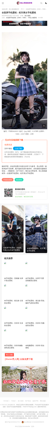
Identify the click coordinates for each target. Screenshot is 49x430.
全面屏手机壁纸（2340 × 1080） (36, 9)
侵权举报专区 (42, 407)
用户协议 (28, 401)
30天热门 (6, 401)
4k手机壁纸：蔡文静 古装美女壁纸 (13, 301)
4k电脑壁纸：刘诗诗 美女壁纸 (34, 346)
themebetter (26, 426)
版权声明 (35, 401)
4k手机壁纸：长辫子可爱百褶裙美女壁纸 (34, 279)
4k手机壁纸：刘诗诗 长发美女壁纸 (13, 324)
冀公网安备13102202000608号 (34, 422)
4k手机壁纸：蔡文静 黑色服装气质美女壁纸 (34, 301)
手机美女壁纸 (7, 180)
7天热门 (13, 401)
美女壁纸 (19, 180)
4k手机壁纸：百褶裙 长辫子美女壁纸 (13, 279)
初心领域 (27, 15)
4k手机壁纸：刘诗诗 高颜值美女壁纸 (34, 324)
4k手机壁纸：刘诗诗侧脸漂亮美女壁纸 (13, 346)
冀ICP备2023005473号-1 (13, 422)
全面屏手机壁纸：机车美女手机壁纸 (20, 173)
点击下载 (18, 148)
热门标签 (21, 401)
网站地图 (43, 401)
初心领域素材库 (14, 9)
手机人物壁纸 (32, 17)
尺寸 (22, 9)
